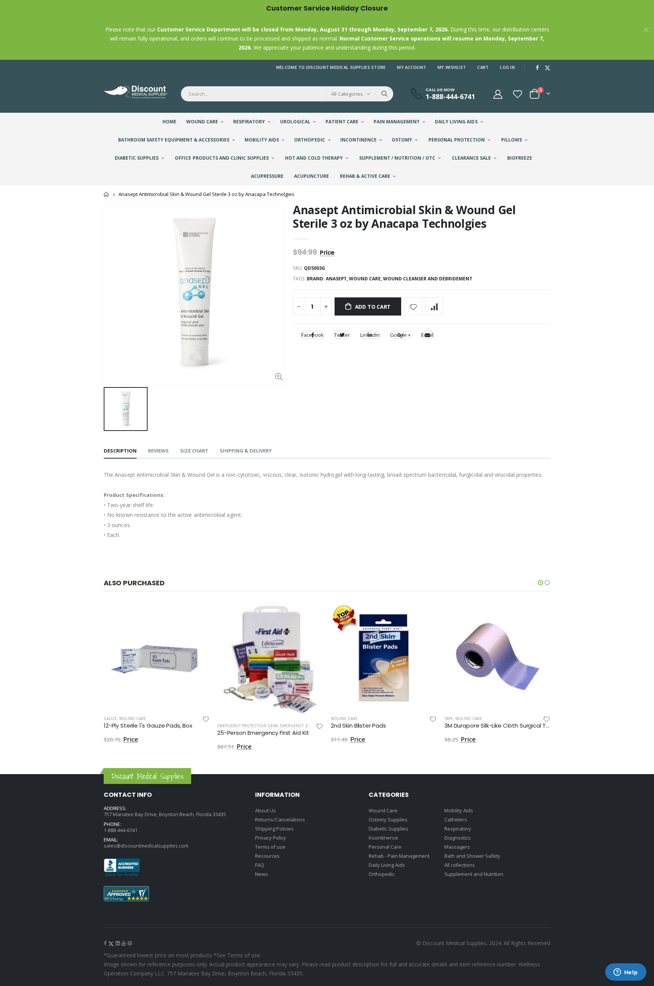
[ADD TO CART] (197, 616)
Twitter (342, 334)
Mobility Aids (458, 810)
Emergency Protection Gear (247, 725)
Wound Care (132, 718)
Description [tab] (120, 450)
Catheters (455, 819)
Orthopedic (381, 874)
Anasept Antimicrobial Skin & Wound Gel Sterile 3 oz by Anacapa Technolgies (404, 216)
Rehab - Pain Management (399, 855)
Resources (267, 855)
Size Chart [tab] (194, 450)
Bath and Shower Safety (472, 855)
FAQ (259, 865)
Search (384, 93)
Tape (448, 718)
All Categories (347, 93)
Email (427, 334)
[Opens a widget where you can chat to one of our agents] (625, 972)
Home (106, 194)
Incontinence (383, 837)
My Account (411, 67)
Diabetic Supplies (388, 828)
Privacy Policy (270, 837)
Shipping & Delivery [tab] (246, 450)
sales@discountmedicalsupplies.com (146, 845)
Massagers (457, 846)
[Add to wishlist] (413, 306)
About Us (265, 810)
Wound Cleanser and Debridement (427, 278)
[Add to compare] (434, 306)
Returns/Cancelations (280, 819)
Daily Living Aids (387, 865)
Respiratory (457, 828)
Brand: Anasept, (328, 278)
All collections (459, 865)
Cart (483, 67)
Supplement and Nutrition (473, 874)
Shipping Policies (274, 828)
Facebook (312, 334)
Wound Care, (366, 278)
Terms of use (270, 846)
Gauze (110, 718)
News (261, 874)
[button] (540, 582)
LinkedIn (370, 334)
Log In (507, 67)
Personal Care (385, 846)
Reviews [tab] (158, 450)
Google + (400, 334)
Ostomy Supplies (388, 819)
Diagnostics (457, 837)
